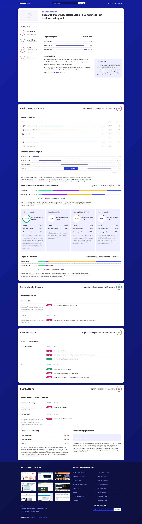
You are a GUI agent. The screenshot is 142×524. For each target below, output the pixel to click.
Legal (43, 506)
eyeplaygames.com (103, 472)
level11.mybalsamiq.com (80, 484)
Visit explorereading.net (53, 73)
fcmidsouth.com (103, 480)
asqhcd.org (76, 500)
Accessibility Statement (28, 508)
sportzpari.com (102, 476)
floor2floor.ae (102, 492)
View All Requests (71, 168)
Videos (23, 506)
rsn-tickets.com (102, 500)
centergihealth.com (78, 496)
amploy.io (76, 488)
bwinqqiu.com (77, 480)
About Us (120, 3)
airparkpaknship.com (79, 476)
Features (29, 506)
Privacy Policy (25, 511)
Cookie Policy (35, 511)
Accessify (25, 3)
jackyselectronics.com (79, 472)
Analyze (81, 3)
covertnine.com (102, 496)
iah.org (75, 492)
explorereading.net (49, 12)
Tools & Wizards (111, 3)
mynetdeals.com (103, 484)
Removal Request (42, 508)
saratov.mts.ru (102, 488)
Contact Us (37, 506)
